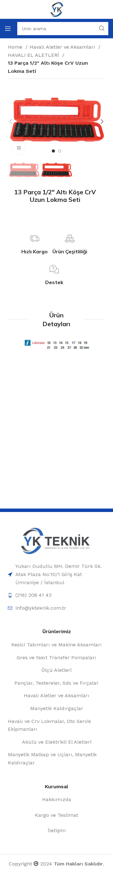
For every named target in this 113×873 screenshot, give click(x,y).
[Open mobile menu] (8, 28)
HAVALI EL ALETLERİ (34, 55)
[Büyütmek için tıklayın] (19, 148)
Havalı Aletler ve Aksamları (63, 47)
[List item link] (56, 574)
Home (16, 47)
